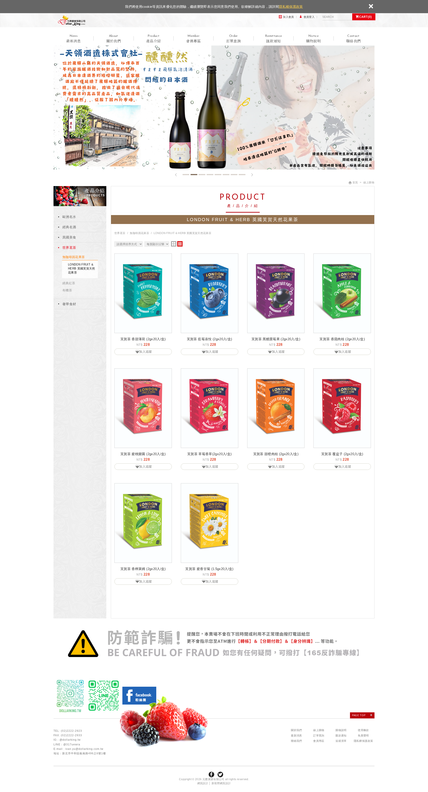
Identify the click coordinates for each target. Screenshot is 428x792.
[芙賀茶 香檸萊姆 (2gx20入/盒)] (143, 523)
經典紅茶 (68, 283)
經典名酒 (69, 227)
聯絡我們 (296, 740)
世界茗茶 (69, 247)
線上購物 (318, 730)
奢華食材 (69, 304)
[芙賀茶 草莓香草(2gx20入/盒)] (209, 408)
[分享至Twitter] (220, 774)
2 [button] (194, 174)
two (173, 244)
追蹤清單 (340, 740)
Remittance (273, 50)
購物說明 (340, 730)
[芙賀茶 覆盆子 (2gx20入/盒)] (342, 408)
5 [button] (218, 174)
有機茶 (67, 290)
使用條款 (363, 730)
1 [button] (186, 174)
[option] (214, 107)
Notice (313, 50)
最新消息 (296, 735)
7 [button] (234, 174)
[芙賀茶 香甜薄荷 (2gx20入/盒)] (143, 293)
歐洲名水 (69, 217)
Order (233, 50)
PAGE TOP (358, 715)
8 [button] (242, 174)
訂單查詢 (318, 735)
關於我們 (296, 730)
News (73, 50)
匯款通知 (340, 735)
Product (153, 50)
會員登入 (309, 17)
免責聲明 (363, 735)
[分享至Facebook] (211, 774)
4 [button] (210, 174)
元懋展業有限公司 (82, 26)
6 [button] (226, 174)
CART (365, 17)
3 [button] (202, 174)
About (113, 50)
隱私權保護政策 (291, 6)
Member (193, 50)
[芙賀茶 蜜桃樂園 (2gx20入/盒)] (143, 408)
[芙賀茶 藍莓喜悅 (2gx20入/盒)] (209, 293)
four (180, 244)
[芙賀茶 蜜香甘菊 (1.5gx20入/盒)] (209, 523)
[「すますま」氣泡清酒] (214, 107)
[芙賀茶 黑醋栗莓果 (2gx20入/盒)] (276, 293)
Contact (353, 50)
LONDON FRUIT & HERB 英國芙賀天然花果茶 (81, 268)
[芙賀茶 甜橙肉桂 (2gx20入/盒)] (276, 408)
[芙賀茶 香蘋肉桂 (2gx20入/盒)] (342, 293)
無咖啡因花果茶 (73, 257)
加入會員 (288, 17)
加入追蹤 (145, 351)
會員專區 (318, 740)
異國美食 (69, 237)
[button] (176, 174)
